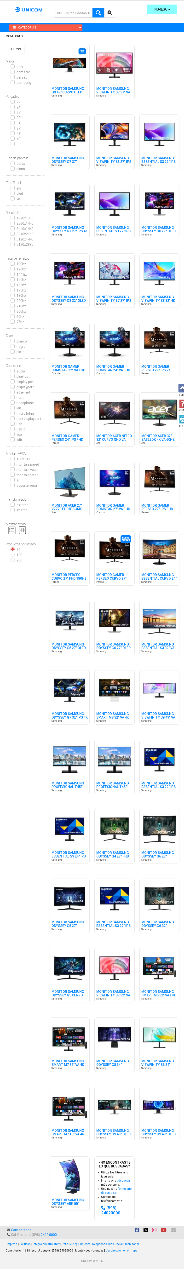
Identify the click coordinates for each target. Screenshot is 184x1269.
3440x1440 (25, 229)
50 (18, 550)
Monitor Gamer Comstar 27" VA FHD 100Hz (113, 509)
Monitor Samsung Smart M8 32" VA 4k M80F (112, 717)
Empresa (11, 1244)
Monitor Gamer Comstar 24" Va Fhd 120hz (113, 370)
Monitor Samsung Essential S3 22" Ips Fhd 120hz (158, 161)
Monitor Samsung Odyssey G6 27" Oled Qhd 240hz (113, 648)
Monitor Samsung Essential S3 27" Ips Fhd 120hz (113, 231)
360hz (21, 311)
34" (19, 123)
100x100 (23, 459)
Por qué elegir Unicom (76, 1244)
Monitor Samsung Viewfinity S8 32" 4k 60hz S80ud (158, 300)
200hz (21, 301)
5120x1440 (25, 239)
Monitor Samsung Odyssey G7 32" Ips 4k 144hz (70, 717)
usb (19, 424)
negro (21, 347)
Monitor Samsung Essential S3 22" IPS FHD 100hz (158, 787)
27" (19, 112)
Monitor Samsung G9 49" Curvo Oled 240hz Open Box (68, 92)
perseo (22, 77)
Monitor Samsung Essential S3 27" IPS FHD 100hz (113, 926)
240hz (21, 306)
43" (19, 134)
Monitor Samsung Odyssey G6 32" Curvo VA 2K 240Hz (157, 926)
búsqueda (123, 1180)
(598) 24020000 (110, 1210)
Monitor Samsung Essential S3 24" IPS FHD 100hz (69, 856)
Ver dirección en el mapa (121, 1250)
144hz (21, 280)
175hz (21, 290)
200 (19, 560)
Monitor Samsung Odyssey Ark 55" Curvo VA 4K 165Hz (68, 1203)
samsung (24, 83)
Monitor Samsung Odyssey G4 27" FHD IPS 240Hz (112, 856)
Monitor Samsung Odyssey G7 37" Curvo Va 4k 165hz (68, 161)
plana (21, 169)
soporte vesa (27, 485)
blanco (22, 341)
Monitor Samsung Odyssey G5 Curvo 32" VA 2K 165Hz (68, 995)
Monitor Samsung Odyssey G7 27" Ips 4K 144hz (70, 231)
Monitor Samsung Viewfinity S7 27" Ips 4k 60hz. (113, 300)
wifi (19, 440)
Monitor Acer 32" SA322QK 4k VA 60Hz (158, 437)
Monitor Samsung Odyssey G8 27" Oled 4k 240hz (158, 231)
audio (21, 371)
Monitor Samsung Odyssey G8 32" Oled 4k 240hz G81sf (69, 300)
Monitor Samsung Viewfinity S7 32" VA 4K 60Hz (113, 995)
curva (21, 164)
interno (22, 510)
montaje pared (28, 464)
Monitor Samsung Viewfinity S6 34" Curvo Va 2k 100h (157, 1064)
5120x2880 (25, 244)
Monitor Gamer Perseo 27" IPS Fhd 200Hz (157, 509)
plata (20, 352)
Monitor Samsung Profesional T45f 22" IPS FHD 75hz (68, 787)
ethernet (23, 392)
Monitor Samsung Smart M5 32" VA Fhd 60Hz (158, 995)
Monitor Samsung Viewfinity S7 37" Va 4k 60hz (113, 92)
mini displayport (29, 419)
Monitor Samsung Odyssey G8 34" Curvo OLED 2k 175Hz (114, 1064)
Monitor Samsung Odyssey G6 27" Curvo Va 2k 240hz (157, 856)
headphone (25, 403)
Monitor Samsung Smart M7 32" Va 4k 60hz (68, 1064)
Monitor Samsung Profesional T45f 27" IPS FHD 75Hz (112, 787)
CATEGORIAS (27, 27)
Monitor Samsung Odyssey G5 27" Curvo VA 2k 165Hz (68, 926)
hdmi (20, 398)
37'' (19, 128)
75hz (20, 322)
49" (19, 139)
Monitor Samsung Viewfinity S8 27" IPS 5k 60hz (113, 161)
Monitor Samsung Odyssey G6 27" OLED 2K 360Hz (69, 648)
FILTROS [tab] (15, 49)
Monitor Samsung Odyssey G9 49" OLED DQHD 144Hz (113, 1134)
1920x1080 (25, 218)
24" (19, 107)
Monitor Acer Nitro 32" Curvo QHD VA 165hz (114, 439)
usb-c (21, 429)
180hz (21, 295)
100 (19, 555)
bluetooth (24, 376)
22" (19, 102)
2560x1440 (25, 223)
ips (19, 188)
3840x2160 (25, 234)
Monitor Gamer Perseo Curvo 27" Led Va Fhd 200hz (111, 578)
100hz (21, 264)
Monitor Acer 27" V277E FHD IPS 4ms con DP (67, 509)
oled (20, 193)
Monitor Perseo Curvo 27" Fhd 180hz (69, 576)
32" (19, 118)
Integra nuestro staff (46, 1244)
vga (19, 434)
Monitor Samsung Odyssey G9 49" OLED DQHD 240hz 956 (158, 1134)
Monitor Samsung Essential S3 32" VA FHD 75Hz (157, 648)
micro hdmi (25, 413)
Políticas (25, 1244)
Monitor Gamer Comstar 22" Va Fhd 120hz (68, 370)
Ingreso (161, 9)
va (18, 199)
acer (20, 67)
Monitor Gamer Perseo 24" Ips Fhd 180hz (67, 439)
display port (25, 382)
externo (23, 505)
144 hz (22, 274)
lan (19, 408)
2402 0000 (49, 1235)
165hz (21, 285)
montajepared (27, 475)
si (18, 480)
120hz (21, 269)
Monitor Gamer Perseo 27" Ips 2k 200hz (156, 370)
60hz (20, 317)
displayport (25, 387)
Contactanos (21, 1230)
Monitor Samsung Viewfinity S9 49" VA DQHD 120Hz (158, 717)
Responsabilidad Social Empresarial (115, 1244)
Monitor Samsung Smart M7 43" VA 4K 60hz (68, 1134)
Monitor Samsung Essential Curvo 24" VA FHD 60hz (159, 578)
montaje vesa (27, 470)
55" (19, 144)
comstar (23, 72)
